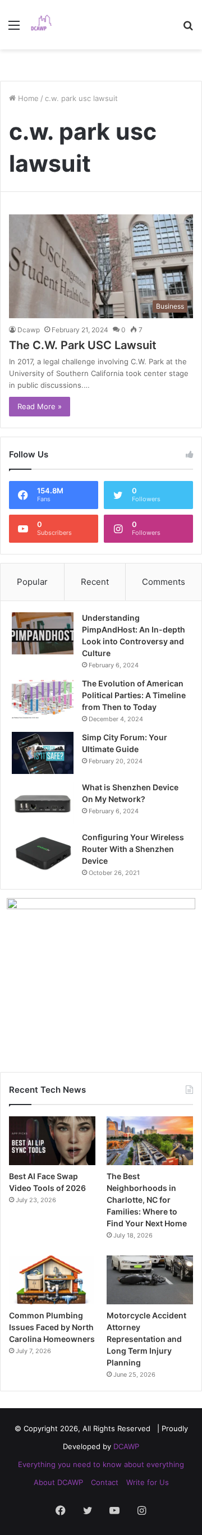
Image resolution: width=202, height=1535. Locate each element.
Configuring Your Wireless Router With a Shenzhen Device (133, 848)
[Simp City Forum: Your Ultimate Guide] (43, 753)
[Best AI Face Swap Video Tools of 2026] (52, 1140)
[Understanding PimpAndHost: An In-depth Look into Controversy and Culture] (43, 633)
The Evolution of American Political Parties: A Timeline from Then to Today (134, 695)
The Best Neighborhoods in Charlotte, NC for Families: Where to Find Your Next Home (147, 1199)
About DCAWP (58, 1482)
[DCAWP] (45, 25)
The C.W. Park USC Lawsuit (83, 345)
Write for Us (147, 1482)
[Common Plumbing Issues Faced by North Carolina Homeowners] (52, 1280)
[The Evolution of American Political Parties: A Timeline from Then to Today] (43, 699)
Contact (104, 1482)
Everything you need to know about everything (101, 1464)
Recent (95, 581)
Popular (32, 581)
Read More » (39, 406)
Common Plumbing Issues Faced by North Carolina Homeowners (52, 1327)
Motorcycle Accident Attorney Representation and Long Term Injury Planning (146, 1339)
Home (27, 98)
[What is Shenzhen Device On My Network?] (43, 803)
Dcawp (28, 330)
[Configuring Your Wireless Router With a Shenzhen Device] (43, 853)
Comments (163, 581)
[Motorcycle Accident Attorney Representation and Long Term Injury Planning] (150, 1280)
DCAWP (126, 1446)
